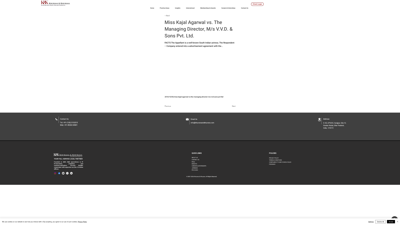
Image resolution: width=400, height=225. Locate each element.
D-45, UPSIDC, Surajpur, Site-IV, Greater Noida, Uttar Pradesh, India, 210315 (334, 125)
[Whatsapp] (67, 173)
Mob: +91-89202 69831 (69, 125)
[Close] (397, 221)
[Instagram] (55, 173)
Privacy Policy (82, 222)
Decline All (380, 222)
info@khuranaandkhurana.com (202, 123)
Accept (391, 222)
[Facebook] (59, 173)
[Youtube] (63, 173)
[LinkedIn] (71, 173)
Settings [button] (371, 222)
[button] (171, 16)
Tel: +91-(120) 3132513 (69, 122)
